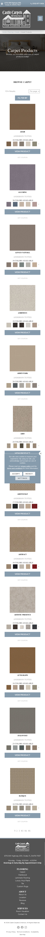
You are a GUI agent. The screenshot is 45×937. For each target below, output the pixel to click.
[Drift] (28, 385)
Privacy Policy (11, 932)
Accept (16, 474)
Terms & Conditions (23, 932)
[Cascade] (22, 506)
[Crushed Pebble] (28, 808)
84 (26, 831)
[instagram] (26, 927)
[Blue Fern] (22, 264)
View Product (22, 151)
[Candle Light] (22, 627)
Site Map (22, 934)
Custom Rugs (22, 886)
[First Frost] (28, 325)
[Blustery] (28, 264)
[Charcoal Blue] (22, 747)
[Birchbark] (28, 204)
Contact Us (22, 914)
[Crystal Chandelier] (35, 808)
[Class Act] (22, 144)
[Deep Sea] (35, 627)
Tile (22, 883)
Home (4, 32)
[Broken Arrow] (35, 446)
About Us (22, 894)
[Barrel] (22, 237)
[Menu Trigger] (40, 18)
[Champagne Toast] (15, 144)
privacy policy (26, 466)
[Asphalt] (22, 720)
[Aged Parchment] (22, 781)
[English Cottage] (35, 144)
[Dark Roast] (22, 325)
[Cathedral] (22, 808)
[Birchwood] (9, 506)
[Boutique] (35, 264)
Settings (22, 478)
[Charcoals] (15, 325)
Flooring (10, 32)
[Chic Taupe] (28, 747)
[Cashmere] (28, 506)
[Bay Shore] (28, 446)
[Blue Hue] (15, 385)
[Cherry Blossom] (35, 506)
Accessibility (35, 932)
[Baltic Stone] (22, 600)
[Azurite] (15, 204)
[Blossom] (35, 204)
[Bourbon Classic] (22, 117)
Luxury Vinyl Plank (22, 881)
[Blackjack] (15, 506)
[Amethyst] (22, 177)
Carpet (17, 32)
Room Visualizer (22, 911)
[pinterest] (18, 927)
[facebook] (22, 927)
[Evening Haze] (35, 385)
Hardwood (22, 875)
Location (22, 897)
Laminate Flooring (22, 878)
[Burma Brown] (15, 627)
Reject (29, 474)
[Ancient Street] (15, 808)
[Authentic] (22, 358)
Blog (22, 903)
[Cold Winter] (28, 627)
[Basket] (15, 264)
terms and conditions (14, 468)
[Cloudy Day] (22, 385)
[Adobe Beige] (22, 418)
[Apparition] (22, 446)
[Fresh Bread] (35, 325)
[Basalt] (22, 204)
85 (29, 831)
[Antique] (15, 446)
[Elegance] (28, 144)
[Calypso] (15, 747)
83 (22, 831)
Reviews (22, 900)
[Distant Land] (35, 747)
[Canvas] (22, 298)
